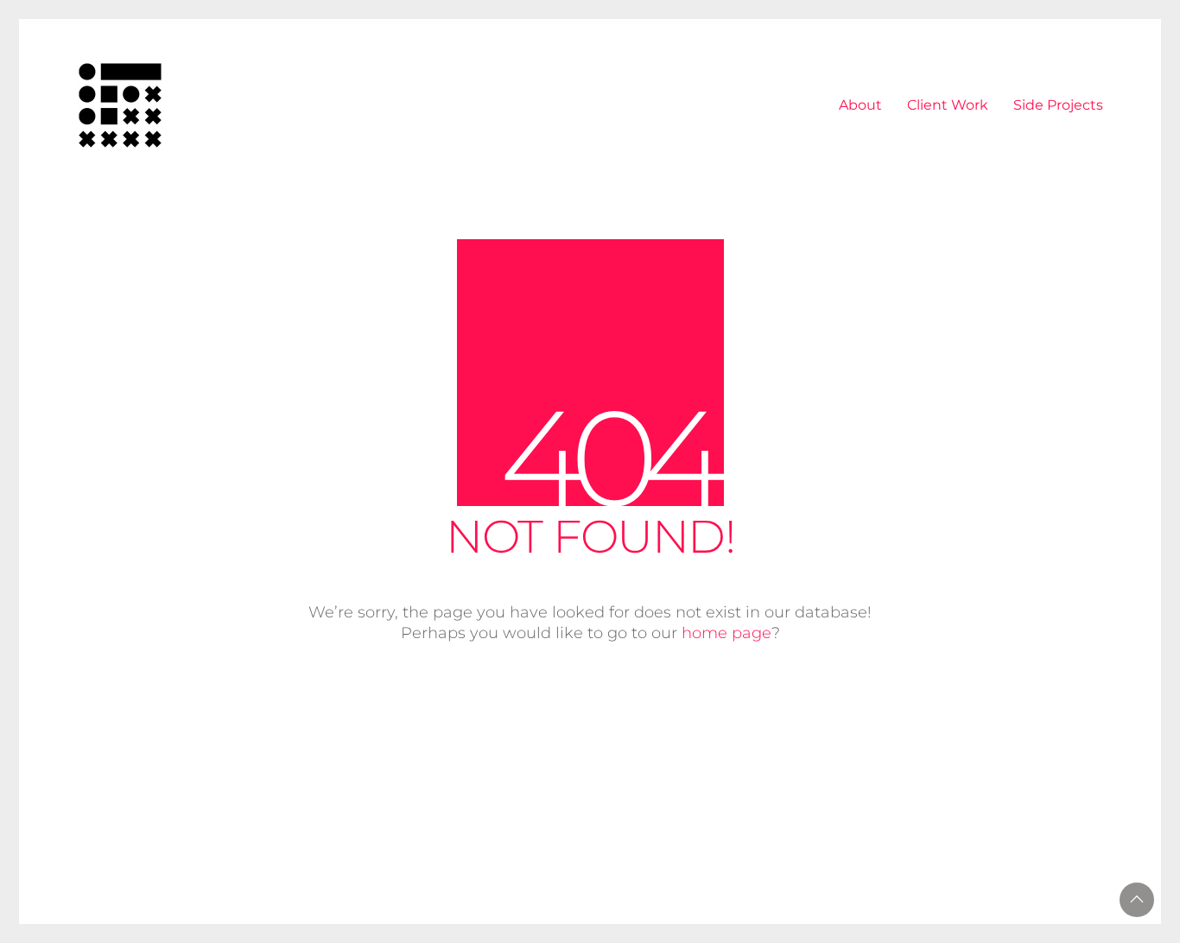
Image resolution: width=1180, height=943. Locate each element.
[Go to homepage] (120, 105)
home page (726, 632)
